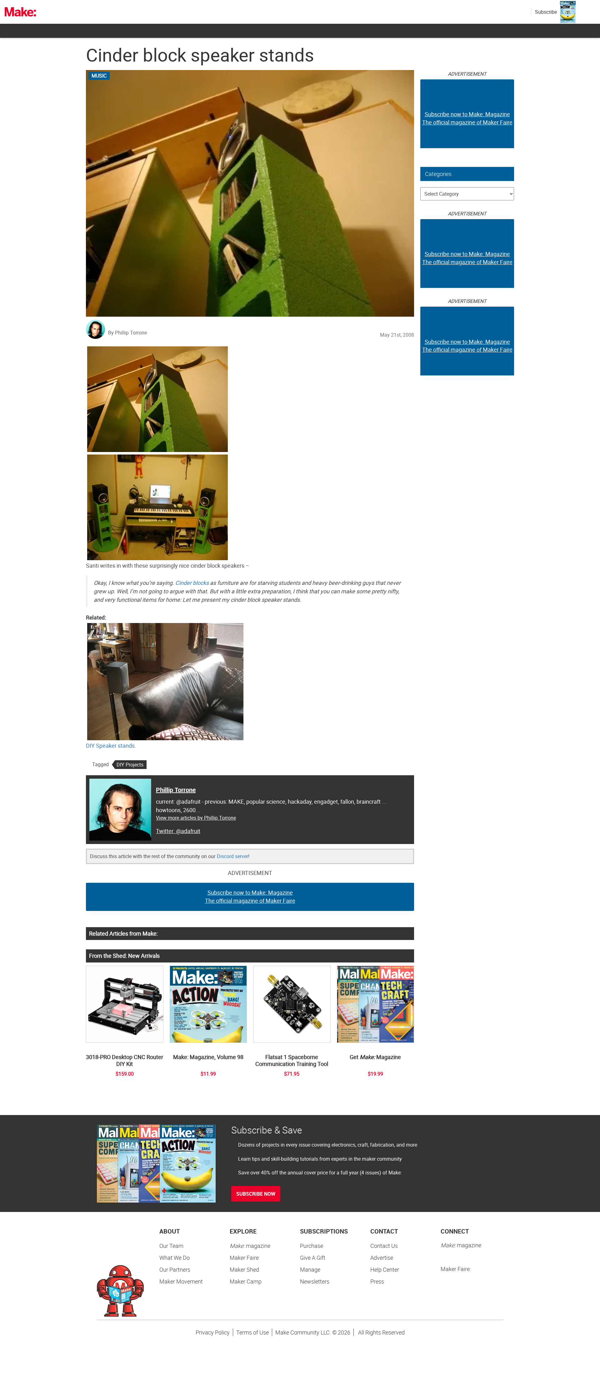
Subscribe (546, 11)
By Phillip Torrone (127, 332)
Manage (310, 1269)
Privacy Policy (213, 1332)
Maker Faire (244, 1257)
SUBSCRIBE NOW (255, 1193)
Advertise (381, 1257)
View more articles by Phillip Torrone (196, 817)
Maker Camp (246, 1281)
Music (99, 75)
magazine (250, 1245)
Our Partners (174, 1269)
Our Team (171, 1245)
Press (377, 1281)
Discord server (232, 856)
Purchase (311, 1245)
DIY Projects (130, 764)
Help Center (384, 1269)
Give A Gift (312, 1257)
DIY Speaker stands (110, 745)
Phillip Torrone (176, 790)
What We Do (174, 1257)
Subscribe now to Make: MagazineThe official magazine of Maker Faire (250, 896)
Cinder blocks (192, 582)
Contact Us (384, 1245)
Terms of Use (252, 1332)
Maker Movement (181, 1281)
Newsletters (314, 1281)
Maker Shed (244, 1269)
